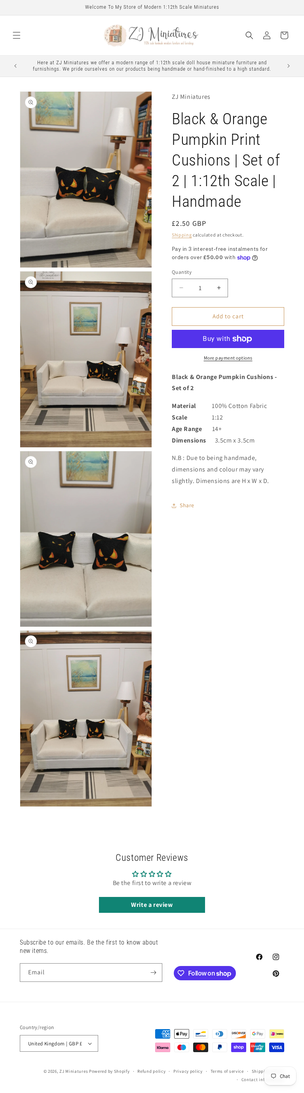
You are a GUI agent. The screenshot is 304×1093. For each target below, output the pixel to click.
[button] (16, 35)
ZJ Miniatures (74, 1071)
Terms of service (227, 1071)
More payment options (228, 358)
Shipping (182, 235)
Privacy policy (188, 1071)
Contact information (262, 1079)
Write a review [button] (152, 905)
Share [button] (187, 505)
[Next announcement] (288, 66)
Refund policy (151, 1071)
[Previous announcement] (15, 66)
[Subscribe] (153, 972)
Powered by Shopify (109, 1071)
